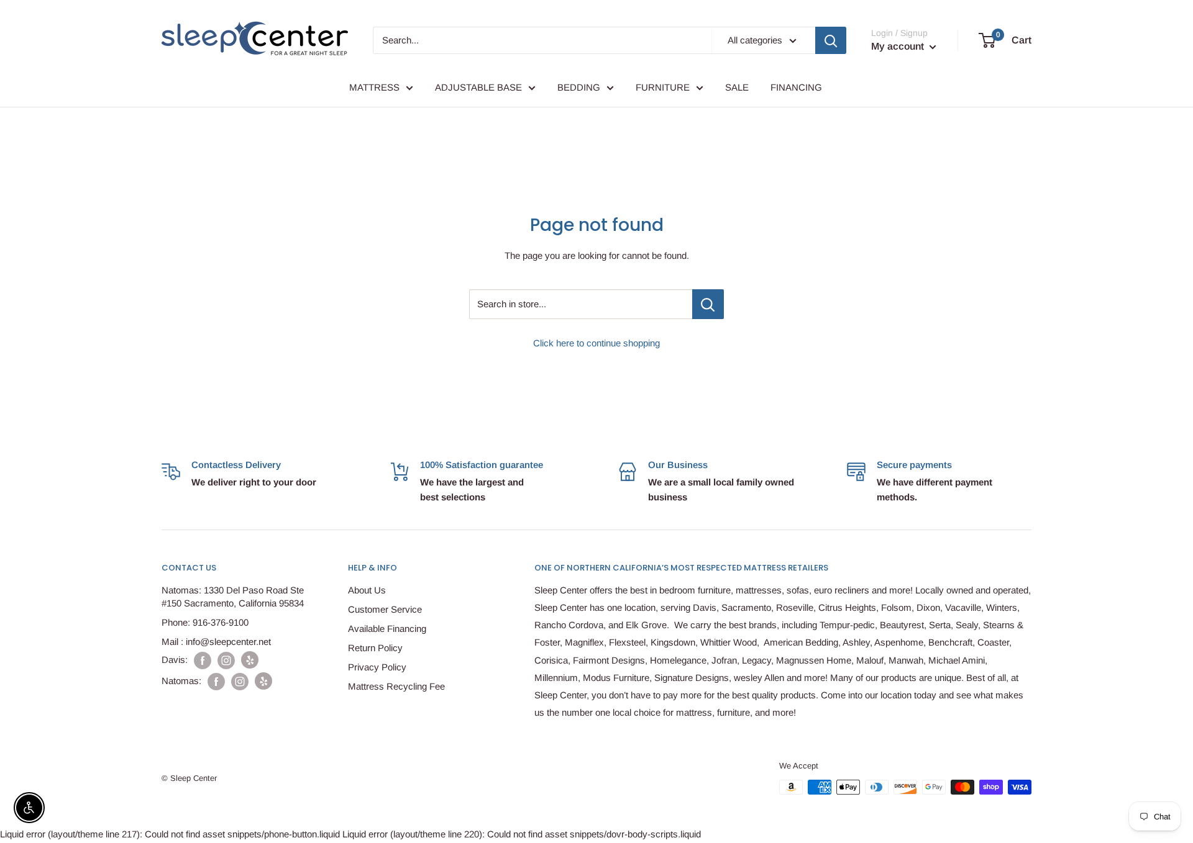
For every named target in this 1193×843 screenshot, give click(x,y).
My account (898, 46)
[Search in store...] (708, 304)
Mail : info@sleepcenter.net (216, 641)
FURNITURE (663, 87)
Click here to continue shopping (596, 343)
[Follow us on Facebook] (202, 660)
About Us (367, 590)
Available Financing (387, 628)
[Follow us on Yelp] (249, 660)
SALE (737, 87)
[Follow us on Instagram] (226, 660)
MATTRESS (374, 87)
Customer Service (385, 609)
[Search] (830, 40)
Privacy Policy (377, 667)
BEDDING (578, 87)
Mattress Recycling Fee (396, 686)
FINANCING (796, 87)
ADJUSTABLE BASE (478, 87)
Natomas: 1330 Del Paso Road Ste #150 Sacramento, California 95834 (233, 596)
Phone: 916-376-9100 (205, 622)
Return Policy (375, 647)
